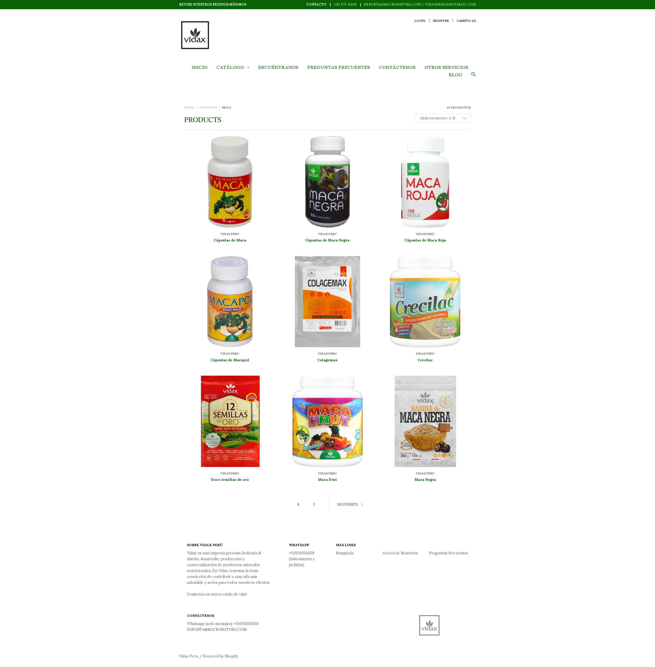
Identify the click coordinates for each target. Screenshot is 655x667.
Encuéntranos (278, 67)
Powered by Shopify (220, 656)
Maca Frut (327, 479)
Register (441, 21)
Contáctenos (397, 67)
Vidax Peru (230, 234)
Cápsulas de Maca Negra (327, 240)
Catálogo (230, 67)
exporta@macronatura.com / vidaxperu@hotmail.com (420, 4)
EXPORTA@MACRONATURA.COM (217, 629)
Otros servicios (446, 67)
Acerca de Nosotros (400, 553)
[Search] (473, 77)
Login (419, 21)
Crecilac (425, 360)
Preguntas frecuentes (338, 67)
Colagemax (327, 360)
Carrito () (466, 21)
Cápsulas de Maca (230, 240)
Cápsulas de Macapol (230, 360)
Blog (455, 75)
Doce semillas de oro (230, 479)
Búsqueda (344, 553)
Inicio (200, 67)
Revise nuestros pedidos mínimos (212, 4)
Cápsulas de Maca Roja (425, 240)
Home (189, 107)
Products (208, 107)
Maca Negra (425, 479)
